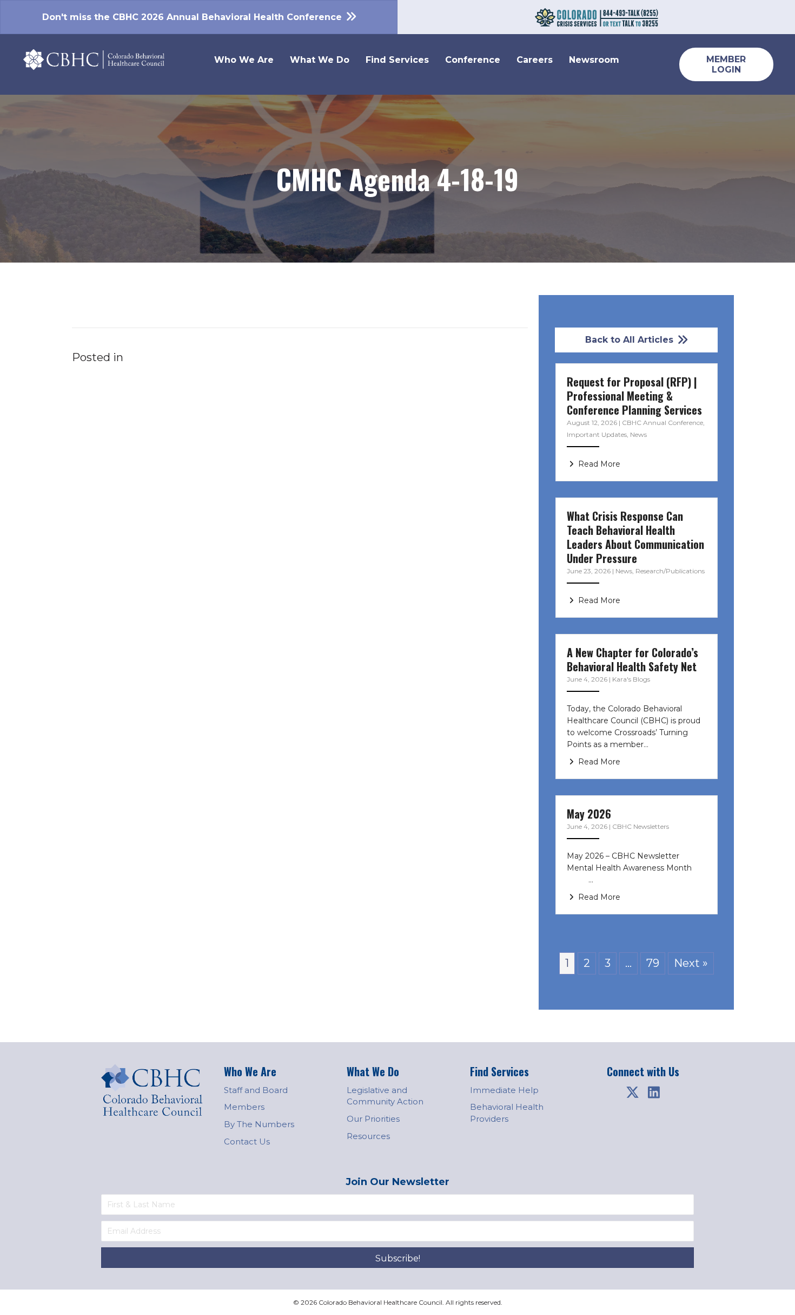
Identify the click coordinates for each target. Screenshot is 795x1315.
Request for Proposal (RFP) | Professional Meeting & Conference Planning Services (634, 396)
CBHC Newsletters (640, 826)
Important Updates (597, 434)
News (638, 434)
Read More (598, 464)
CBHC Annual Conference (662, 422)
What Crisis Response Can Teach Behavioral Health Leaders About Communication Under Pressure (635, 537)
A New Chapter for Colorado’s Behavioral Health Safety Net (632, 659)
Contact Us (247, 1141)
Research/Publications (670, 571)
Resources (368, 1136)
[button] (632, 1092)
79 (652, 963)
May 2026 (589, 814)
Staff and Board (256, 1090)
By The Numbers (259, 1124)
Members (244, 1107)
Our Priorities (373, 1119)
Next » (691, 963)
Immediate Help (504, 1090)
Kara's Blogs (631, 679)
